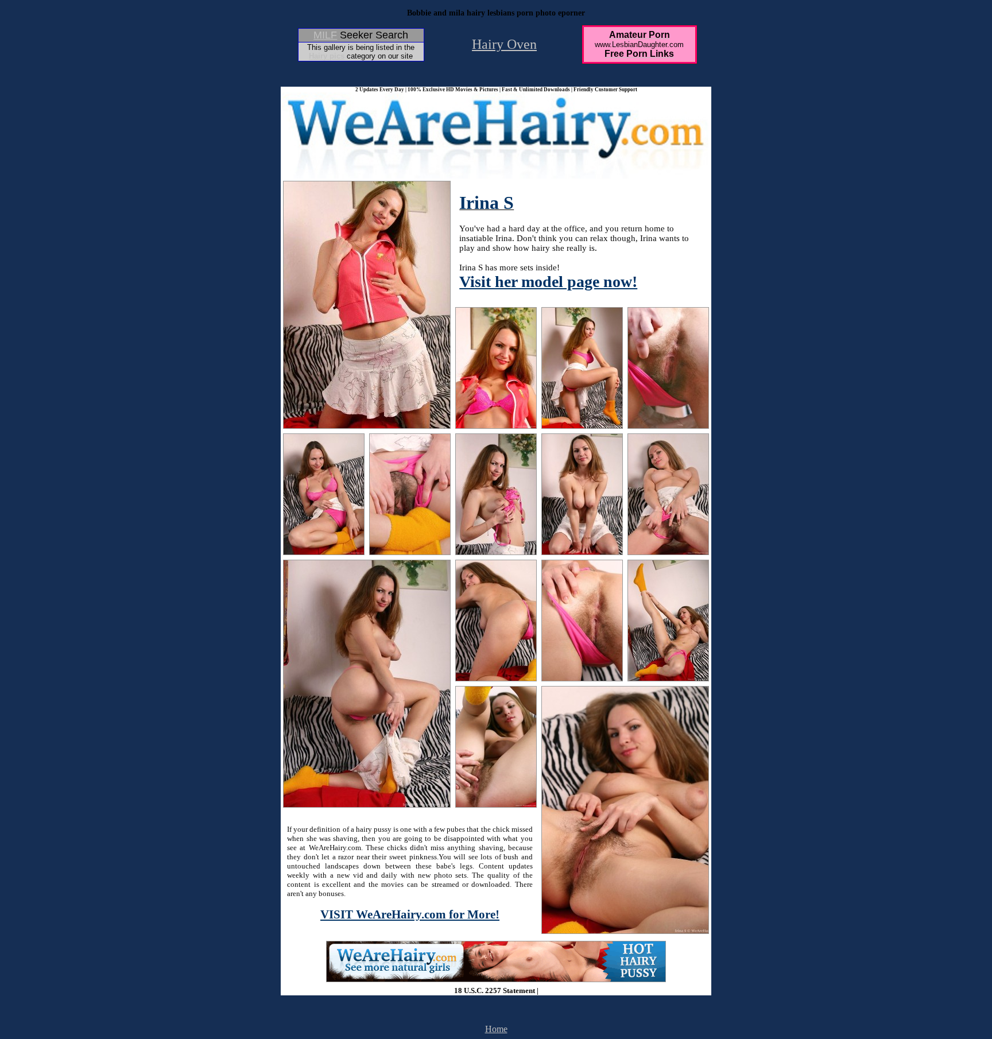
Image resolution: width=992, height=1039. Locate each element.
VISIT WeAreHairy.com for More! (409, 914)
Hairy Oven (504, 44)
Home (496, 1029)
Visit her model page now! (548, 281)
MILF (325, 35)
